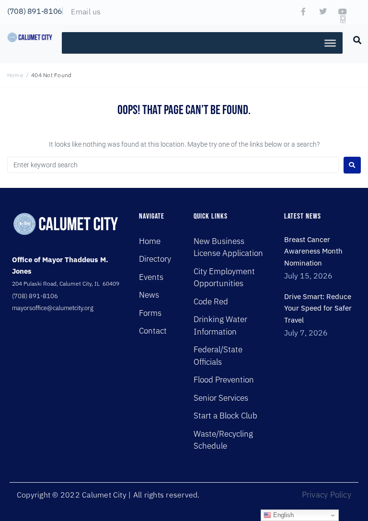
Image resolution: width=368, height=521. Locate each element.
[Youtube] (342, 11)
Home (15, 75)
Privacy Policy (326, 494)
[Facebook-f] (303, 11)
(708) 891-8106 (34, 11)
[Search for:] (173, 165)
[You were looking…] (357, 39)
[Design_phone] (342, 19)
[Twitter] (323, 11)
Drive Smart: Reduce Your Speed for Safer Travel (318, 308)
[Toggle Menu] (330, 42)
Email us (86, 11)
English (282, 515)
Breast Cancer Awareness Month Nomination (313, 251)
